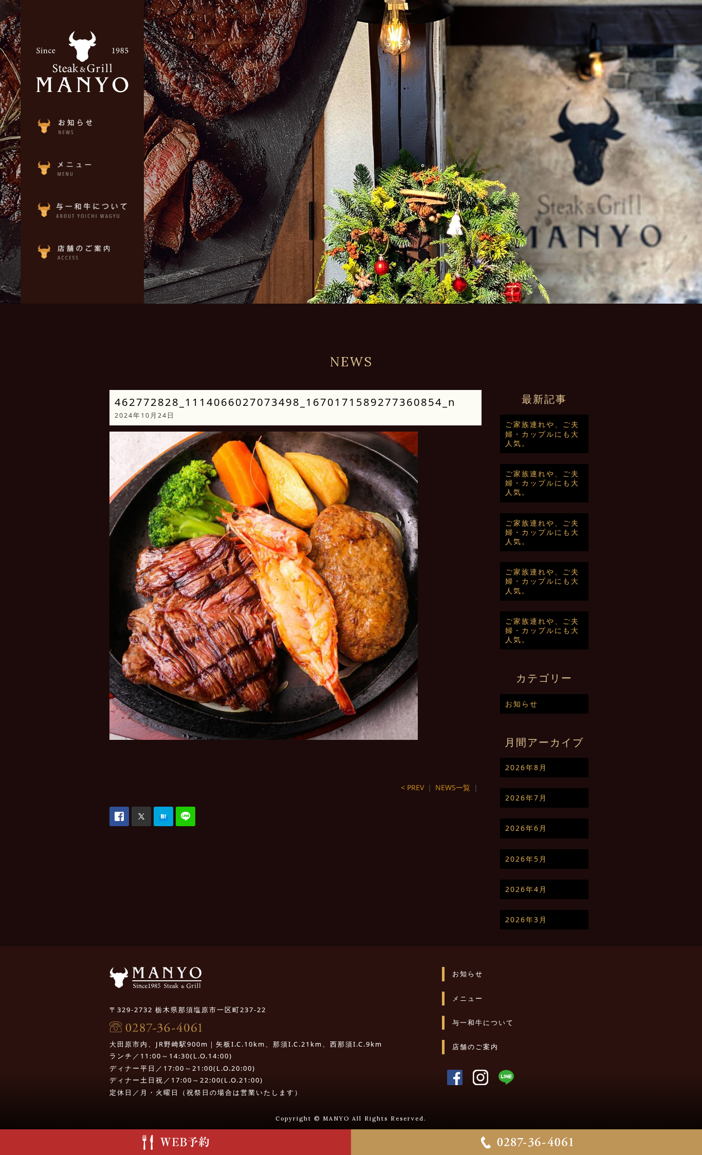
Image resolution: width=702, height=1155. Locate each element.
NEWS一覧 (452, 787)
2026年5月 (526, 859)
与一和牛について (483, 1022)
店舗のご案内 (475, 1046)
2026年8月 (526, 767)
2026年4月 (526, 889)
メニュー (467, 998)
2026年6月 (526, 828)
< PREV (412, 787)
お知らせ (521, 704)
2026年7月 (526, 798)
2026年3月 (526, 919)
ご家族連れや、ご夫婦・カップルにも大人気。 (542, 433)
